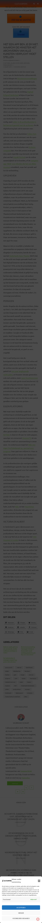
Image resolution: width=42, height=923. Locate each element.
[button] (39, 881)
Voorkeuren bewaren (21, 918)
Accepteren (21, 907)
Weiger (21, 913)
